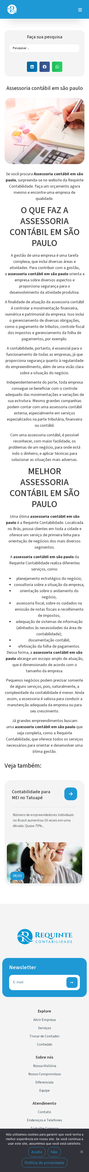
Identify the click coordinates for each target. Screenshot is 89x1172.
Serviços (44, 1028)
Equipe (44, 1090)
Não (54, 1152)
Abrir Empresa (44, 1019)
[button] (32, 67)
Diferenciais (44, 1082)
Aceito (36, 1152)
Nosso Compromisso (44, 1074)
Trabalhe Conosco (44, 1128)
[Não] (81, 1151)
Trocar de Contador (44, 1036)
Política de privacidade (44, 1162)
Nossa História (44, 1065)
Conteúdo (44, 1044)
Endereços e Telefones (44, 1120)
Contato (44, 1111)
